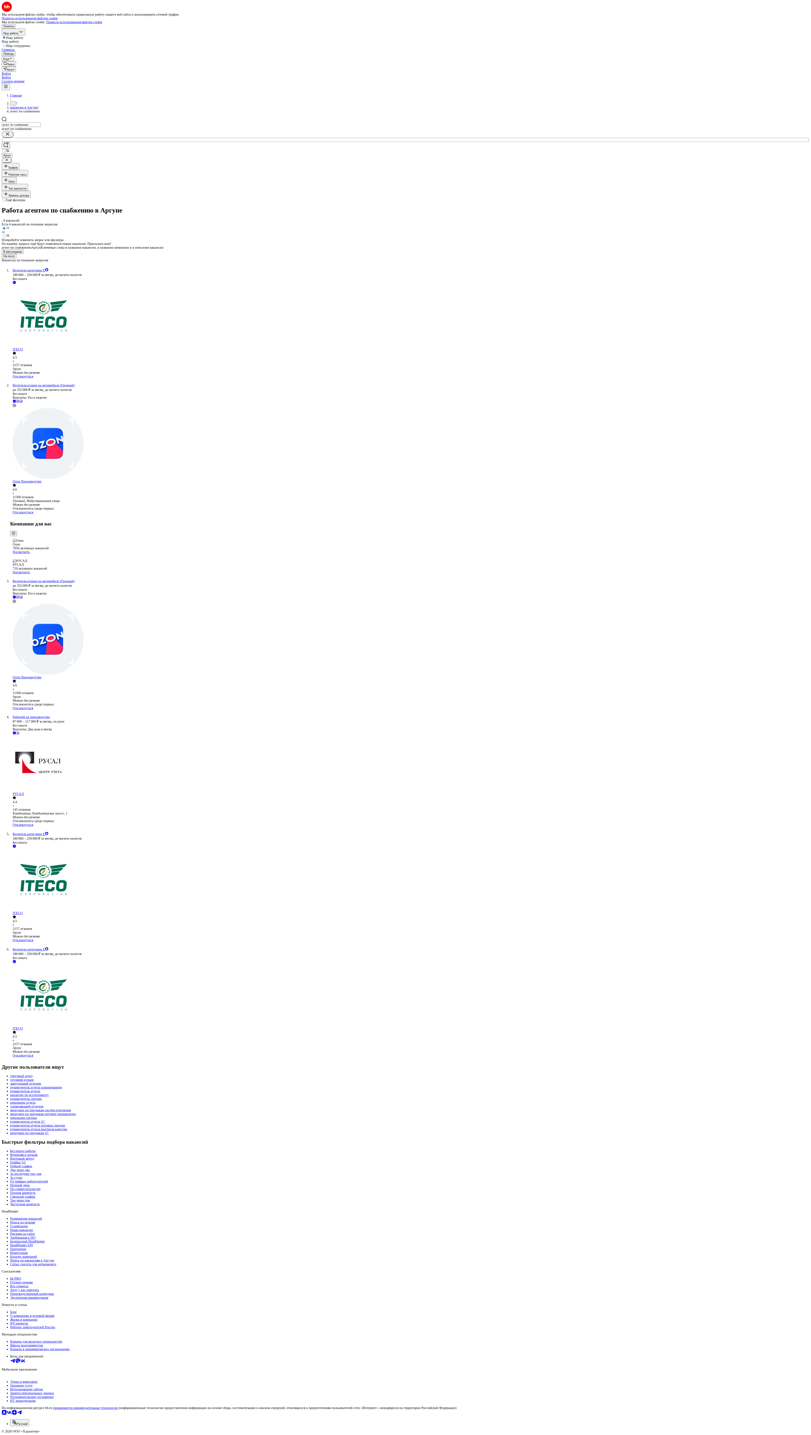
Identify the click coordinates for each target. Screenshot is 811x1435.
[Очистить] (8, 134)
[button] (6, 73)
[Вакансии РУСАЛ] (410, 763)
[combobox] (21, 125)
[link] (9, 64)
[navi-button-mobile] (6, 86)
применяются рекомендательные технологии (85, 1408)
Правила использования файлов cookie (74, 22)
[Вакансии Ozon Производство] (410, 444)
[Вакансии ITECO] (410, 316)
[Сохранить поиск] (6, 145)
